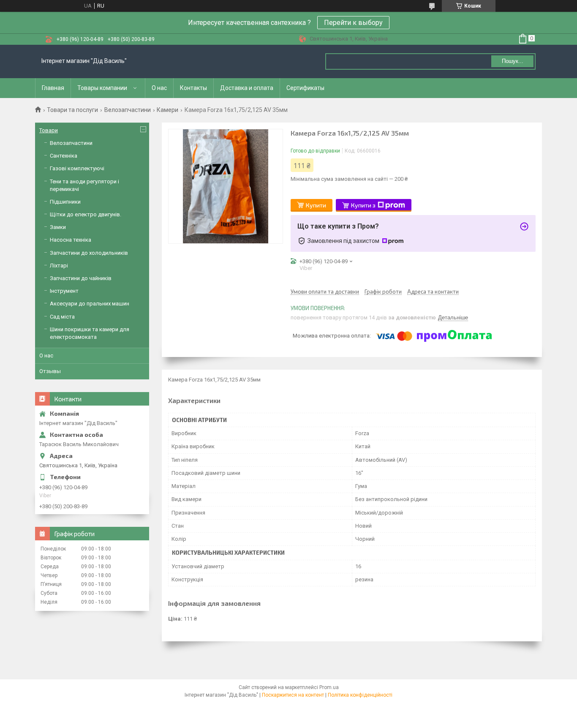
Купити (316, 205)
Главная (53, 87)
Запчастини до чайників (81, 278)
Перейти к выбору (353, 23)
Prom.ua (329, 687)
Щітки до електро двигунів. (85, 214)
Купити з (363, 205)
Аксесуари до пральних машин (89, 303)
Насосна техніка (70, 240)
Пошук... (512, 61)
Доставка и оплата (246, 87)
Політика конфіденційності (360, 695)
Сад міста (62, 316)
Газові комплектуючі (77, 168)
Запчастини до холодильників (89, 253)
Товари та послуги (72, 109)
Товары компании (102, 87)
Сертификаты (305, 87)
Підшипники (65, 202)
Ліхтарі (59, 265)
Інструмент (64, 291)
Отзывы (50, 371)
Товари (48, 130)
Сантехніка (63, 156)
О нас (159, 87)
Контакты (193, 87)
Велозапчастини (127, 109)
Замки (58, 227)
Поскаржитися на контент (293, 695)
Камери (167, 109)
